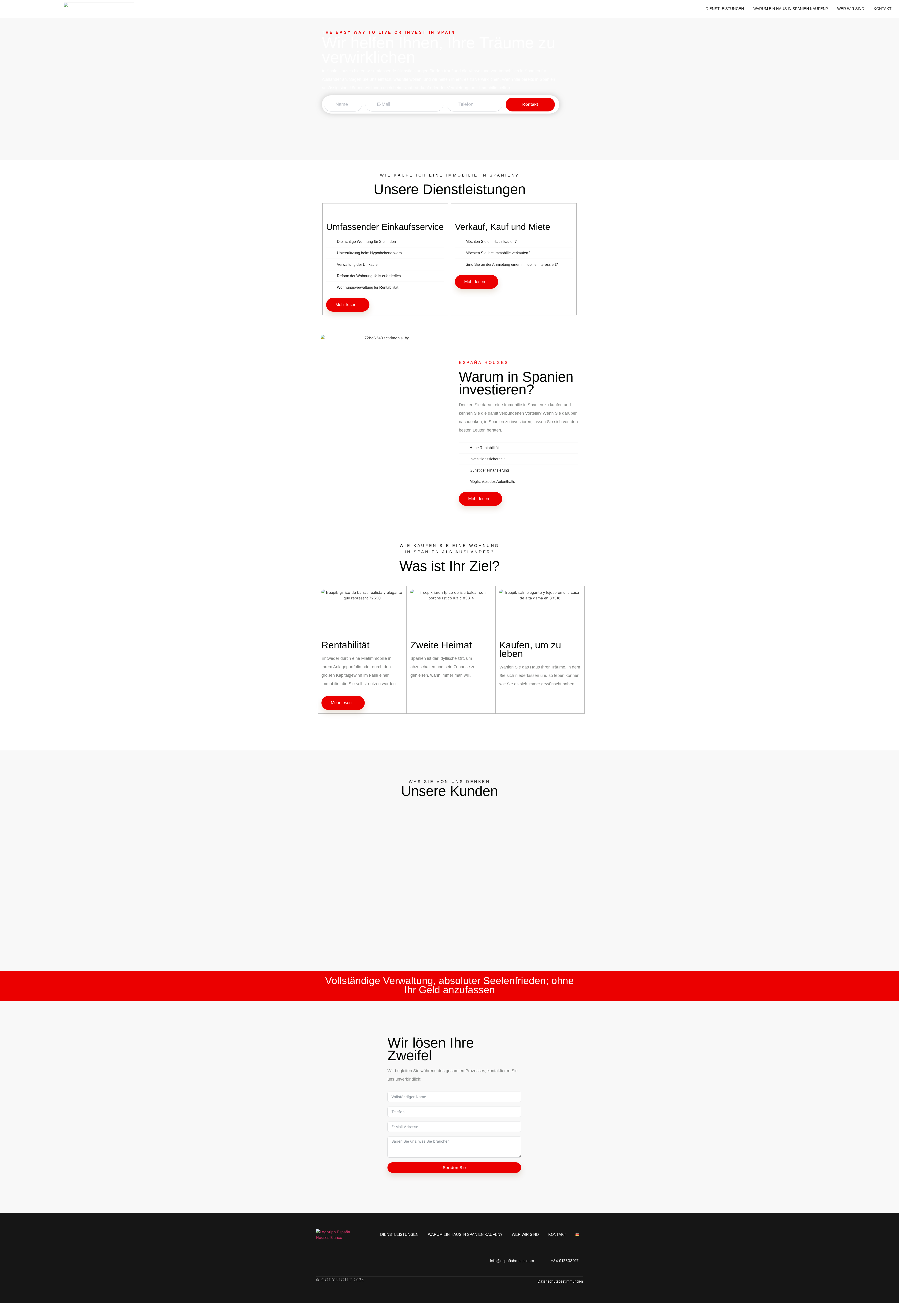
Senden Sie (454, 1167)
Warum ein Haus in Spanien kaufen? (790, 9)
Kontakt (883, 9)
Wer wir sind (850, 9)
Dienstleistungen (725, 9)
